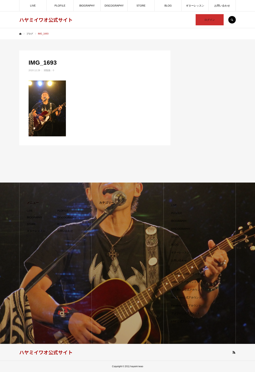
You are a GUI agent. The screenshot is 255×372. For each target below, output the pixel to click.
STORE (140, 5)
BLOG (168, 5)
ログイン (209, 19)
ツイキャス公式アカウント (187, 289)
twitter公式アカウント (184, 281)
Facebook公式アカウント (186, 305)
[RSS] (234, 352)
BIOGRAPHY (87, 5)
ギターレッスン (195, 5)
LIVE (33, 5)
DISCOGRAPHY (114, 5)
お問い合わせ (222, 5)
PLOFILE (60, 5)
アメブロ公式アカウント (185, 313)
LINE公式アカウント (183, 321)
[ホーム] (20, 34)
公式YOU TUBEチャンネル (187, 273)
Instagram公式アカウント (186, 297)
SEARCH (232, 19)
